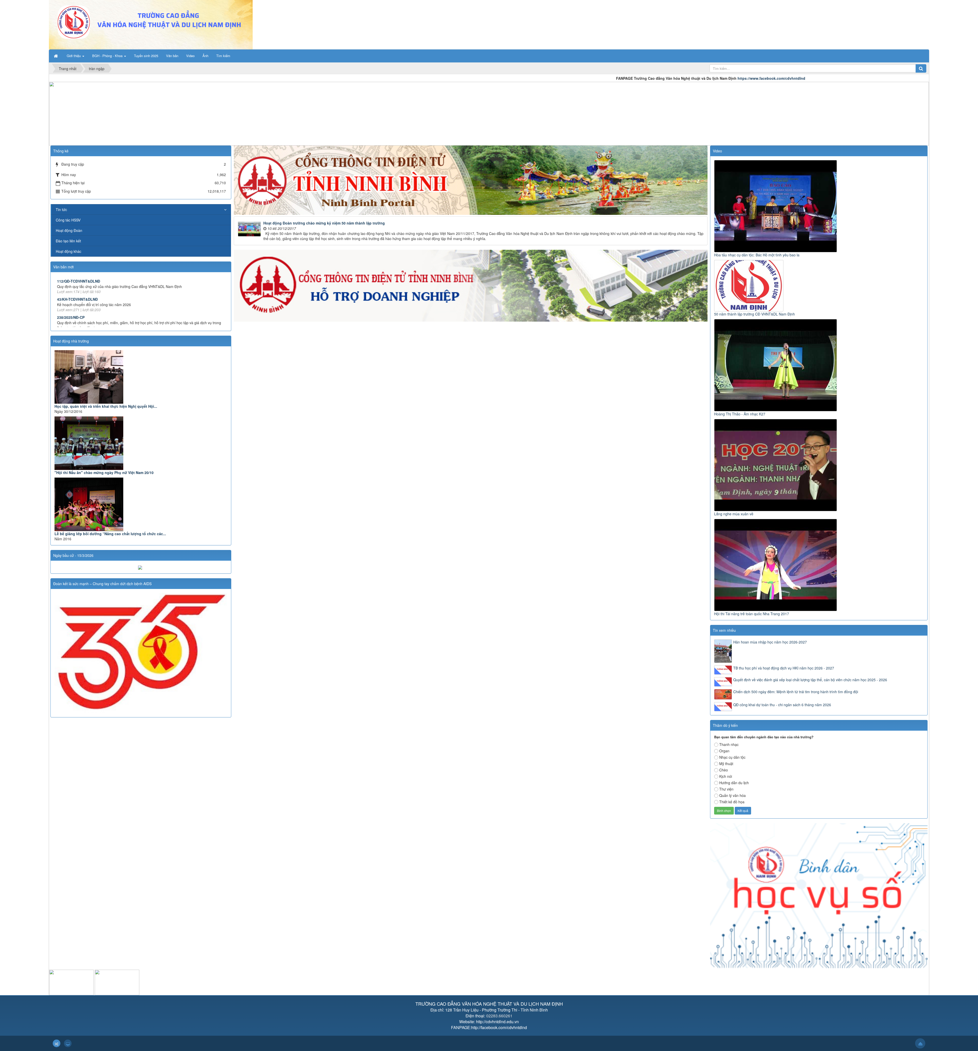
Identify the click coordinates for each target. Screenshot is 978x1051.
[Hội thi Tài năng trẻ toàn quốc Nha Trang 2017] (776, 564)
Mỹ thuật (726, 763)
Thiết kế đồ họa (731, 801)
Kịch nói (725, 776)
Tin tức (61, 209)
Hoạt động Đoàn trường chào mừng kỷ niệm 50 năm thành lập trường (324, 223)
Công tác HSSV (68, 219)
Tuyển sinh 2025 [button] (146, 55)
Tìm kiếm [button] (223, 55)
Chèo (723, 769)
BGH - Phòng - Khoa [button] (108, 55)
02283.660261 (499, 1016)
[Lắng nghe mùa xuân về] (776, 464)
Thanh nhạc (729, 744)
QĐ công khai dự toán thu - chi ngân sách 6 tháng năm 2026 (782, 704)
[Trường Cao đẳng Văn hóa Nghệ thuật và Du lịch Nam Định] (151, 24)
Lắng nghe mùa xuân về (733, 513)
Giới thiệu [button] (74, 55)
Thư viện (726, 789)
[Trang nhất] (56, 55)
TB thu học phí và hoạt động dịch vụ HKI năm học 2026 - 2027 (783, 668)
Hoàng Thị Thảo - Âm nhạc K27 (739, 413)
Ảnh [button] (205, 55)
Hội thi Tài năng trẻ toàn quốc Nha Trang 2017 (751, 613)
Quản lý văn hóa (732, 795)
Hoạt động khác (68, 251)
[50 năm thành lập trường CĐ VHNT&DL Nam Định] (749, 284)
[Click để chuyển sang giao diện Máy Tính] (68, 1043)
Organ (724, 750)
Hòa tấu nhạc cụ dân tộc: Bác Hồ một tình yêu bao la (756, 254)
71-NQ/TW (65, 289)
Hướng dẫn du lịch (734, 782)
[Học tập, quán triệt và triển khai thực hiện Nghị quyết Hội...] (141, 377)
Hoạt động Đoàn (69, 230)
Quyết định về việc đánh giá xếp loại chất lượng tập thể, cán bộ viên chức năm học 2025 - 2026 (810, 679)
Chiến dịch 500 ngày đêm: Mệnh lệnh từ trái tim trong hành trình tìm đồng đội (795, 691)
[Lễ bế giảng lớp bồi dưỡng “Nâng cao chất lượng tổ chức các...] (141, 504)
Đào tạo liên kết (68, 240)
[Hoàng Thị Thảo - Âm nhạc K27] (776, 364)
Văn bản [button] (172, 55)
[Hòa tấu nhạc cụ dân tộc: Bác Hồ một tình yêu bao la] (776, 205)
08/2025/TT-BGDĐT (73, 307)
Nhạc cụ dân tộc (732, 757)
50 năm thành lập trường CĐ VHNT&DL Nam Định (754, 314)
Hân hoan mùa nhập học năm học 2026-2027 (770, 642)
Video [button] (190, 55)
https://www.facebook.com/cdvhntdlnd (671, 78)
